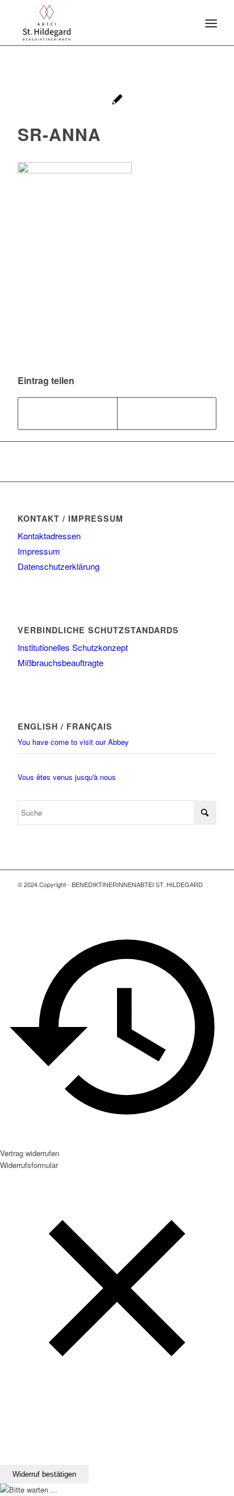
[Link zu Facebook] (190, 896)
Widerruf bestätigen (44, 1474)
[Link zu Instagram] (207, 896)
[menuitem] (210, 23)
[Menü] (210, 23)
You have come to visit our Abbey (73, 741)
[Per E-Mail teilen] (167, 413)
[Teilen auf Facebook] (67, 413)
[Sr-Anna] (117, 100)
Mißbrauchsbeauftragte (60, 662)
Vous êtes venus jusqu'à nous (67, 777)
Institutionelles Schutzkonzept (73, 647)
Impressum (39, 551)
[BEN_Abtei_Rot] (97, 22)
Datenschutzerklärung (58, 566)
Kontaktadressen (49, 536)
